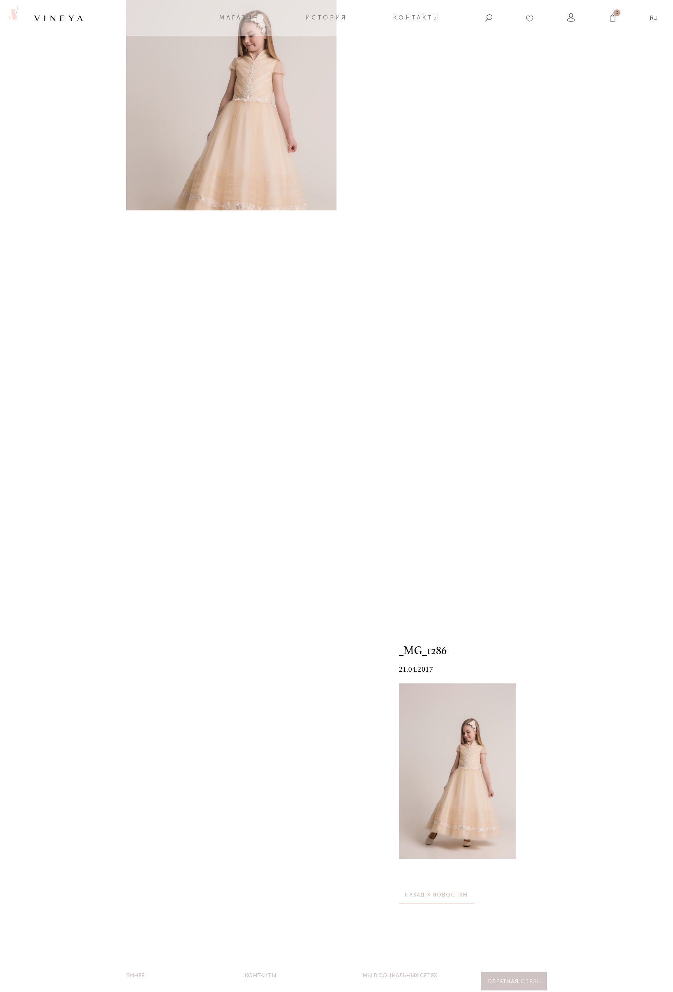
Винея (135, 975)
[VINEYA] (13, 17)
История (326, 17)
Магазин (239, 17)
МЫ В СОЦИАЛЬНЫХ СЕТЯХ (400, 975)
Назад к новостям (436, 895)
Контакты (416, 17)
